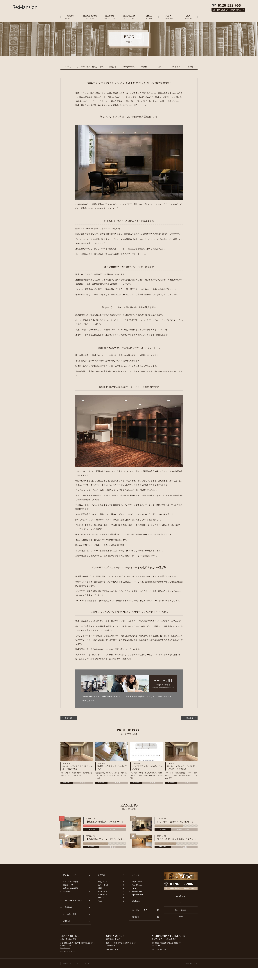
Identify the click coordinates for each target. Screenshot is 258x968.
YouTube (181, 896)
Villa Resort (135, 901)
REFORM (109, 17)
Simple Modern (137, 882)
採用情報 (135, 917)
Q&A (187, 17)
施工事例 (101, 875)
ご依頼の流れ (68, 907)
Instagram (180, 910)
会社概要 (66, 891)
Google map (65, 948)
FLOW (168, 17)
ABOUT (70, 17)
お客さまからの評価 (70, 888)
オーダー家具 (129, 67)
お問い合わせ (67, 963)
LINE (181, 917)
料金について (68, 885)
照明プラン (114, 67)
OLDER (189, 718)
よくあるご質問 (69, 914)
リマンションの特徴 (70, 882)
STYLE (149, 17)
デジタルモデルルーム (72, 900)
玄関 (159, 67)
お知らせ (67, 921)
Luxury (134, 888)
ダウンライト (102, 898)
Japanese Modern (137, 895)
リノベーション (83, 67)
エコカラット (174, 67)
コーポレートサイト (140, 910)
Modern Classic (137, 891)
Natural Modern (137, 885)
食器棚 (144, 67)
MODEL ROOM (90, 17)
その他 (190, 67)
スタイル (135, 875)
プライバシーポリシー (83, 963)
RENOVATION (129, 17)
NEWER (68, 718)
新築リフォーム (98, 67)
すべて (68, 67)
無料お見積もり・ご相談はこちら (182, 888)
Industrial (135, 898)
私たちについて (69, 875)
